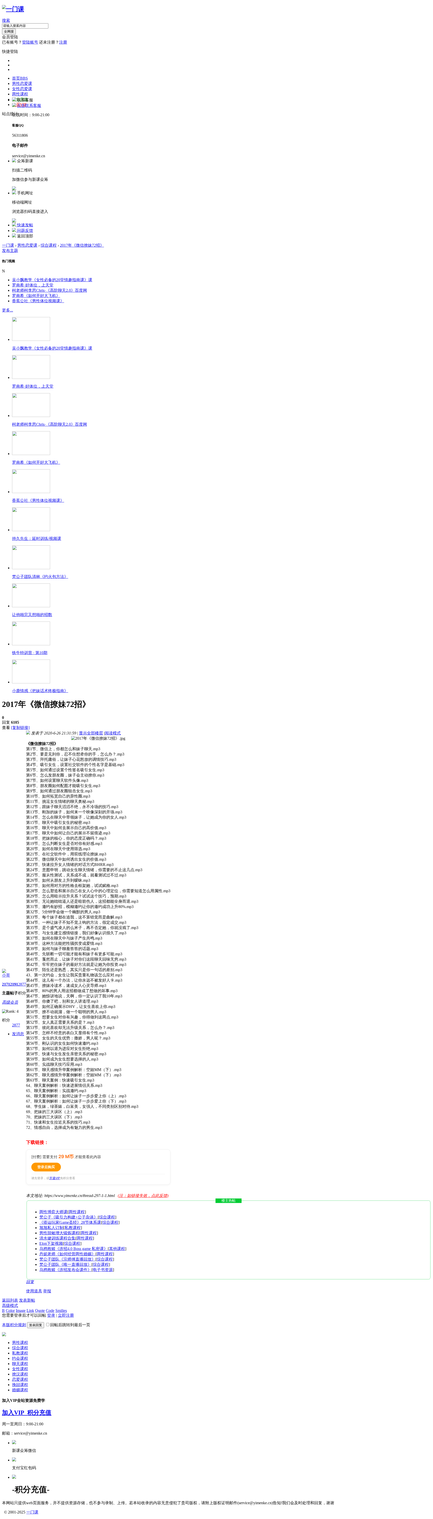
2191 (14, 984)
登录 (51, 1315)
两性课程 (20, 94)
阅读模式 (113, 733)
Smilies (61, 1310)
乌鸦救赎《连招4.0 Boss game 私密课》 (73, 1249)
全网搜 (9, 31)
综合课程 (49, 245)
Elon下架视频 (51, 1243)
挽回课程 (20, 1385)
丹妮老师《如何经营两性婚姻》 (67, 1254)
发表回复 (35, 1325)
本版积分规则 (14, 1325)
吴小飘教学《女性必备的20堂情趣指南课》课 (52, 280)
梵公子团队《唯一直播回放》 (65, 1264)
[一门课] (13, 9)
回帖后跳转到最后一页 (70, 1325)
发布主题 (10, 250)
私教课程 (73, 1228)
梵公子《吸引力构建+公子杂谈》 (68, 1217)
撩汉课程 (20, 1374)
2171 (6, 984)
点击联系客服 (29, 105)
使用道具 (34, 1291)
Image (21, 1310)
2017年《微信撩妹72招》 (82, 245)
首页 (20, 78)
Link (30, 1310)
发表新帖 (27, 1300)
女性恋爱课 (22, 89)
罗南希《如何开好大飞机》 (36, 295)
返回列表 (10, 1300)
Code (50, 1310)
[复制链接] (20, 727)
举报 (47, 1291)
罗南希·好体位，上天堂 (32, 285)
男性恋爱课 (22, 83)
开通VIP (54, 1178)
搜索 (6, 20)
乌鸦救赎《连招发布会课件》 (65, 1270)
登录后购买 (46, 1167)
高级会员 (10, 1002)
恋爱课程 (20, 1379)
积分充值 (39, 1412)
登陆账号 (30, 42)
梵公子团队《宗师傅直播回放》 (67, 1259)
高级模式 (10, 1305)
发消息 (18, 1034)
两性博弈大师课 (53, 1212)
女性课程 (20, 1369)
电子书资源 (103, 1270)
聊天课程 (20, 1363)
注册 (63, 42)
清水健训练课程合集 (57, 1238)
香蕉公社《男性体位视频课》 (38, 301)
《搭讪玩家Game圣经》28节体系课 (70, 1222)
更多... (7, 310)
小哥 (6, 975)
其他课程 (117, 1249)
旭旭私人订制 (51, 1228)
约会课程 (20, 1358)
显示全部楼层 (91, 733)
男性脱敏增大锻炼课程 (59, 1233)
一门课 (8, 245)
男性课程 (20, 1342)
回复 (30, 1282)
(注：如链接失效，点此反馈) (143, 1195)
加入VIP (14, 1412)
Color (10, 1310)
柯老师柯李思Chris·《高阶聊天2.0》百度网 (49, 290)
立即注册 (66, 1315)
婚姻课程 (20, 1390)
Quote (40, 1310)
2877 (22, 984)
